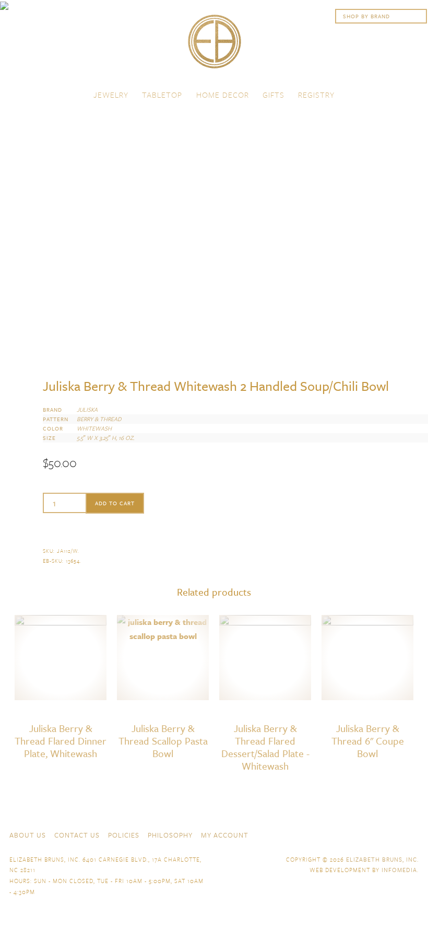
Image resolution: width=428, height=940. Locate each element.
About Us (27, 835)
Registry (316, 94)
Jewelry (110, 94)
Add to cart (115, 503)
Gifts (273, 94)
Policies (123, 835)
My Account (224, 835)
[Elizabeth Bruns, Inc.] (214, 46)
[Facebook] (357, 834)
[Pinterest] (394, 834)
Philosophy (170, 835)
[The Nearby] (338, 834)
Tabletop (162, 94)
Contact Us (77, 835)
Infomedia (399, 869)
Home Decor (222, 94)
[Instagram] (413, 834)
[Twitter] (375, 834)
